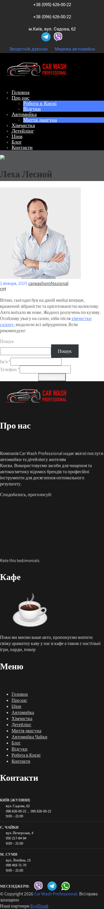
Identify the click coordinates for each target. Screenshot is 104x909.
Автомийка (24, 114)
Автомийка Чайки (29, 737)
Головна (20, 92)
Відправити (52, 377)
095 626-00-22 (41, 811)
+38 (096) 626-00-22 (52, 16)
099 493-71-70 (16, 865)
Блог (17, 141)
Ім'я (5, 362)
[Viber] (58, 36)
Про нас (20, 97)
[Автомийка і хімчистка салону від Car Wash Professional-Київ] (36, 82)
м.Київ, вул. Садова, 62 (52, 29)
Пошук (7, 341)
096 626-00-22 (16, 811)
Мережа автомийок (75, 49)
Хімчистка (23, 125)
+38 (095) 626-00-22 (52, 4)
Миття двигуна (40, 119)
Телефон (10, 369)
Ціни (17, 136)
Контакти (22, 147)
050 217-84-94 (16, 838)
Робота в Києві (40, 103)
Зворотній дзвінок (28, 49)
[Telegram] (46, 36)
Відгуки (32, 108)
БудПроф (39, 906)
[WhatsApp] (65, 886)
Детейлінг (23, 130)
